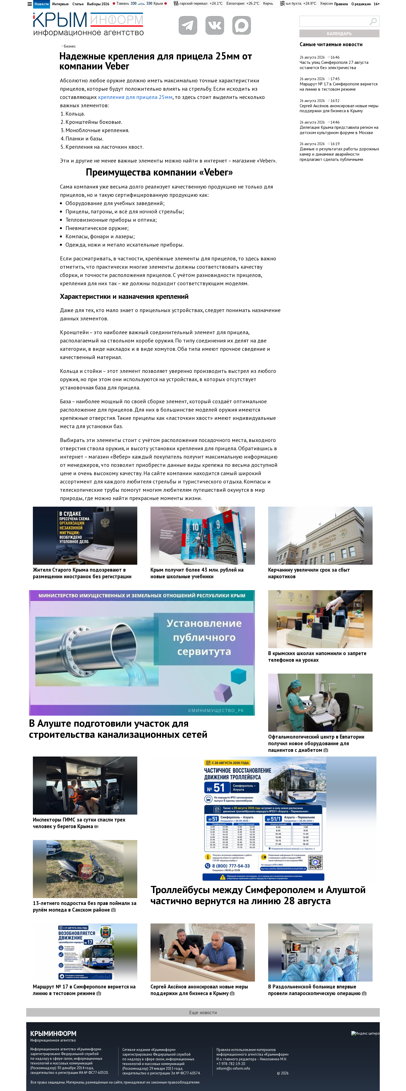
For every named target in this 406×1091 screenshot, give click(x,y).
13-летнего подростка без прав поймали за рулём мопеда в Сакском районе (84, 906)
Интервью (60, 4)
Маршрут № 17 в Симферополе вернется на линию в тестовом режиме (339, 86)
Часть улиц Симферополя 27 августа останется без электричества (334, 64)
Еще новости (203, 1012)
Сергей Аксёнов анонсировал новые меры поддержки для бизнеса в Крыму (339, 108)
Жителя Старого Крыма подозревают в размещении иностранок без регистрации (82, 573)
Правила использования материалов (246, 1049)
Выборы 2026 (98, 4)
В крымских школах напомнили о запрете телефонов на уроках (317, 656)
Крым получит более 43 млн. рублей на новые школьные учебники (197, 573)
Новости (42, 4)
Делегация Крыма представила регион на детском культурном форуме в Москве (339, 129)
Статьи (77, 4)
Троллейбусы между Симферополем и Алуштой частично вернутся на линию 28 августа (258, 895)
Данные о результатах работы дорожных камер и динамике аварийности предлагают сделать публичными (339, 154)
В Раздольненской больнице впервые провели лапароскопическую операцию (314, 989)
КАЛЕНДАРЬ (339, 33)
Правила (341, 4)
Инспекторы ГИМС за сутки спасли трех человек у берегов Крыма (79, 823)
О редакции (361, 4)
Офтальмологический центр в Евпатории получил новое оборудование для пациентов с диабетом (316, 743)
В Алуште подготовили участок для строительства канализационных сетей (118, 728)
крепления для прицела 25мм (135, 97)
